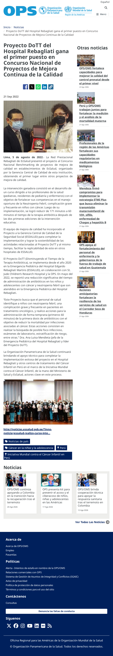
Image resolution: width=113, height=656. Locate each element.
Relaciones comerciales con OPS (24, 572)
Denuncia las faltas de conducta (57, 611)
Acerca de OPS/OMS (17, 546)
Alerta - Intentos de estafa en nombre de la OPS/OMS (35, 568)
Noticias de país (19, 441)
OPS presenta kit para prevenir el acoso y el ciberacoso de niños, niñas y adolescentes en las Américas (56, 496)
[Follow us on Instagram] (23, 626)
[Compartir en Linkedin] (44, 86)
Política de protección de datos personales (29, 585)
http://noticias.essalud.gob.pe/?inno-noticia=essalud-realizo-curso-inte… (28, 431)
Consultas (11, 603)
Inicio (7, 27)
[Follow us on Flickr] (43, 626)
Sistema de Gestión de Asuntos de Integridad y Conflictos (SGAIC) (42, 576)
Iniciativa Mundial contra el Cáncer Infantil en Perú (34, 456)
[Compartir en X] (31, 86)
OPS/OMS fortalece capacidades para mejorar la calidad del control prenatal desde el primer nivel (94, 75)
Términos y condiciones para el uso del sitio (30, 589)
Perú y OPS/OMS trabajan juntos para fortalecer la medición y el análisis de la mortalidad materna (93, 113)
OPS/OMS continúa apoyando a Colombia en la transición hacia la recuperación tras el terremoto (21, 496)
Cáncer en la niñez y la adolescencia (31, 448)
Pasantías (11, 554)
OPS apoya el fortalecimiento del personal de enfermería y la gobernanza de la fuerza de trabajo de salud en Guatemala (92, 256)
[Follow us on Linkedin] (37, 626)
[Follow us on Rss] (50, 626)
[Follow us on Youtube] (29, 626)
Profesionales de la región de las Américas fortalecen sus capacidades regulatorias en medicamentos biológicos (94, 154)
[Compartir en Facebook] (25, 86)
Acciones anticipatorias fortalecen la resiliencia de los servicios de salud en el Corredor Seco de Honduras (93, 301)
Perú (63, 448)
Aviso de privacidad (16, 581)
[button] (50, 86)
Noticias (19, 27)
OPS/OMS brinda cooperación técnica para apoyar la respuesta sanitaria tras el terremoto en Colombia (90, 497)
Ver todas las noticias (90, 522)
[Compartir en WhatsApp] (38, 86)
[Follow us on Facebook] (16, 626)
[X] (9, 626)
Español (105, 2)
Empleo (10, 550)
